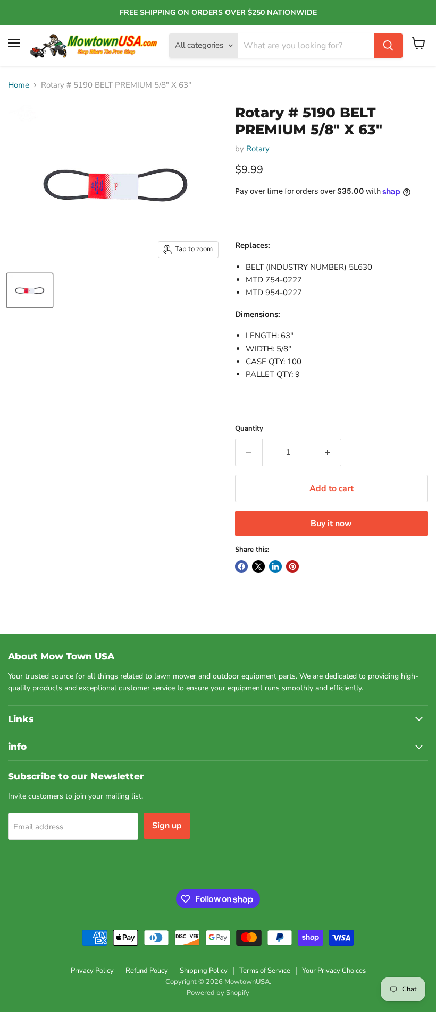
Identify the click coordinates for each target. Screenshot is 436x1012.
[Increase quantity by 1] (327, 452)
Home (18, 85)
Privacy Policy (92, 970)
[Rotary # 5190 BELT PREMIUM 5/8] (30, 290)
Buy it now (331, 523)
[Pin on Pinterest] (292, 566)
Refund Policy (146, 970)
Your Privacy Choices (334, 970)
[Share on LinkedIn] (275, 566)
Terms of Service (264, 970)
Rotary (258, 148)
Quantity (249, 429)
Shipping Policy (204, 970)
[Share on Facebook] (241, 566)
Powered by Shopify (218, 993)
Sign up (167, 825)
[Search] (388, 45)
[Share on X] (258, 566)
